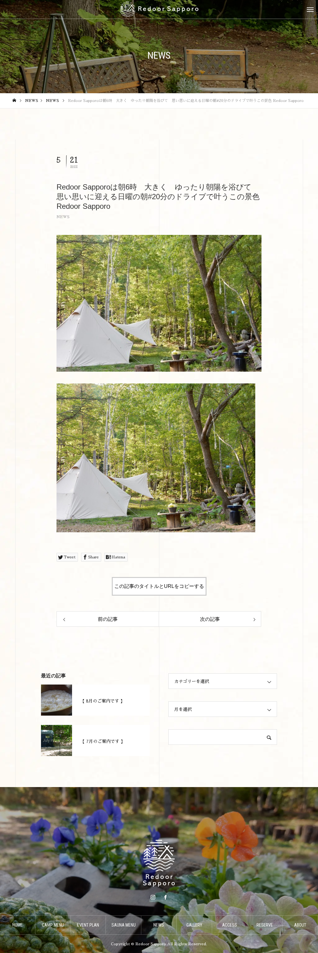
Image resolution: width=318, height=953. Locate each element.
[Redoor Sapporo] (159, 9)
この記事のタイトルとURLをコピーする (159, 586)
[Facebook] (165, 897)
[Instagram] (153, 897)
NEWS (63, 217)
